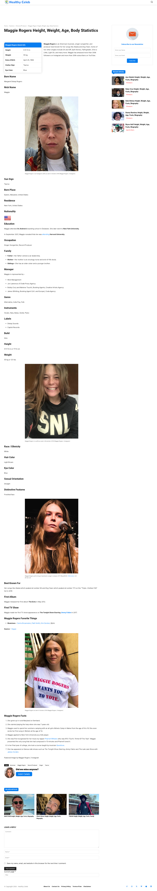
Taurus (47, 765)
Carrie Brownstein (24, 623)
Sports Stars (130, 130)
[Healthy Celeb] (17, 2)
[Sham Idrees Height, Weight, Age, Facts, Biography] (52, 804)
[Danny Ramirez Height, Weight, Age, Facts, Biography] (118, 116)
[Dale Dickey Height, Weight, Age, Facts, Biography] (118, 104)
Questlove (60, 745)
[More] (77, 37)
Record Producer (32, 765)
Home (6, 26)
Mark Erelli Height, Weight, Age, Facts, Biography (19, 816)
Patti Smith (36, 623)
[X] (136, 886)
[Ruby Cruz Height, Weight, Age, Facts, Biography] (118, 92)
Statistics (12, 26)
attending (45, 234)
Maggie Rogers (22, 765)
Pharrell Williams (51, 739)
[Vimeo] (141, 886)
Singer (41, 765)
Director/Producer (21, 26)
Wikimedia (71, 576)
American (12, 765)
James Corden (12, 752)
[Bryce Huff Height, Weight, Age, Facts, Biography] (118, 128)
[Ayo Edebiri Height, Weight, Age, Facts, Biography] (118, 80)
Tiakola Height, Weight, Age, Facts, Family (81, 816)
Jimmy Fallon (66, 612)
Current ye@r (10, 872)
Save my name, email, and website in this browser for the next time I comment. (36, 863)
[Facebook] (127, 886)
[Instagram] (132, 886)
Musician (7, 814)
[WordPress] (151, 886)
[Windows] (146, 886)
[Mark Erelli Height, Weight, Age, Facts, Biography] (19, 804)
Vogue (13, 629)
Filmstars (129, 83)
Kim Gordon (45, 623)
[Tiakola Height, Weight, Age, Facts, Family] (84, 804)
